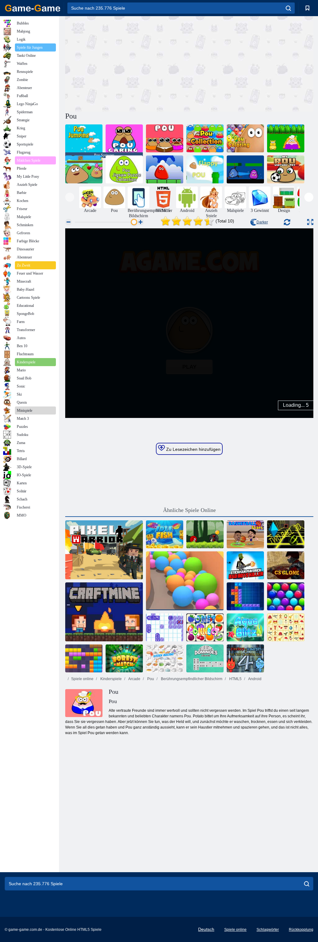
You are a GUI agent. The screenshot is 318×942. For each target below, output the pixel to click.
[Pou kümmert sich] (124, 138)
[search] (288, 8)
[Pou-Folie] (83, 169)
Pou (150, 679)
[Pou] (164, 138)
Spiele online (82, 679)
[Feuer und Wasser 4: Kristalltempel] (245, 658)
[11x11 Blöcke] (83, 658)
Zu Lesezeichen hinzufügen (192, 449)
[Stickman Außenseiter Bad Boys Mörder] (245, 565)
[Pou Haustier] (285, 138)
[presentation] (69, 197)
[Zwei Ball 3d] (285, 534)
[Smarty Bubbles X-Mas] (285, 596)
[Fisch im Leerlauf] (164, 534)
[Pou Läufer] (164, 169)
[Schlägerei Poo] (245, 169)
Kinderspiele (110, 679)
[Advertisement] (127, 63)
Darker (262, 222)
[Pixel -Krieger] (104, 549)
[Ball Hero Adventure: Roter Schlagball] (205, 534)
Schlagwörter (268, 929)
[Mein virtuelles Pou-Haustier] (285, 169)
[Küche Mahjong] (164, 658)
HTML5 (235, 679)
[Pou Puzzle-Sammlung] (124, 169)
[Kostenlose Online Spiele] (33, 8)
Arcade (134, 679)
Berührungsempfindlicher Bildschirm (191, 679)
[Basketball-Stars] (245, 534)
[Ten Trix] (245, 596)
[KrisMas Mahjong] (285, 627)
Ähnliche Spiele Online (189, 510)
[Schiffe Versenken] (164, 627)
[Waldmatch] (124, 658)
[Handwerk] (104, 611)
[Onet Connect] (205, 627)
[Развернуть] (310, 222)
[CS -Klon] (285, 565)
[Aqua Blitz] (245, 627)
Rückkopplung (301, 929)
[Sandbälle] (185, 580)
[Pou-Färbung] (245, 138)
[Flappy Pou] (205, 169)
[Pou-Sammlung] (205, 138)
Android (254, 679)
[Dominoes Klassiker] (205, 658)
